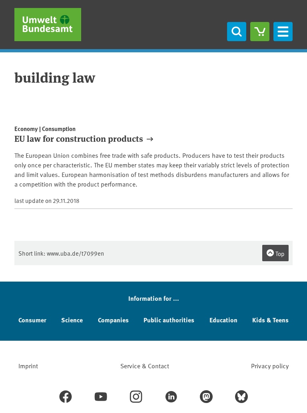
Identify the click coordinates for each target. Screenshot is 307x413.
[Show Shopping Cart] (259, 31)
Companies (113, 319)
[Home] (47, 24)
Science (72, 319)
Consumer (32, 319)
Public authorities (169, 319)
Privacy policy (270, 365)
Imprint (28, 365)
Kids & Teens (270, 319)
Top (279, 253)
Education (223, 319)
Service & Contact (144, 365)
